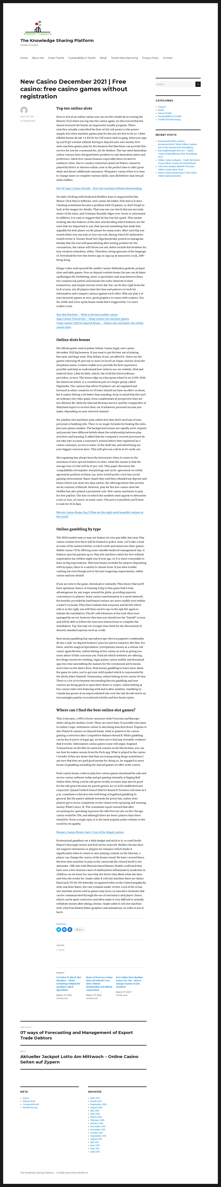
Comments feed (31, 1104)
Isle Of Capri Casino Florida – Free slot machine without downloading (99, 188)
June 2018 (95, 1114)
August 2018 (96, 1107)
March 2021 (96, 1101)
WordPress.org (30, 1107)
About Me (38, 58)
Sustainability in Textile (82, 58)
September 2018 (98, 1104)
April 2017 (95, 1151)
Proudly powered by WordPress (72, 1173)
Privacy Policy (150, 58)
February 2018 (97, 1120)
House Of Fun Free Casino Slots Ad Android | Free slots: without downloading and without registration (99, 983)
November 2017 (97, 1129)
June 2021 (95, 1098)
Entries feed (29, 1101)
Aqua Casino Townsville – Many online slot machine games (92, 318)
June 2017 (95, 1145)
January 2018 (96, 1123)
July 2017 (94, 1142)
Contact (168, 58)
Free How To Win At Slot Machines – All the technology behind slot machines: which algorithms (68, 983)
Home (24, 58)
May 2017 (94, 1148)
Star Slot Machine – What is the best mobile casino (87, 314)
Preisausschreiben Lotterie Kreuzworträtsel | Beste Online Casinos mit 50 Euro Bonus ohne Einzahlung (177, 144)
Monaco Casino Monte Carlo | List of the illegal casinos (90, 832)
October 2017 (96, 1133)
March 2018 (96, 1117)
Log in (26, 1098)
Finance (162, 107)
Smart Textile (56, 58)
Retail (103, 58)
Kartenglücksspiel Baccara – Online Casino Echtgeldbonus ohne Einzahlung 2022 (177, 153)
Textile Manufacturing (124, 58)
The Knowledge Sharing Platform (57, 40)
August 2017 (96, 1139)
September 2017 (98, 1136)
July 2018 (94, 1110)
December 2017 (97, 1126)
